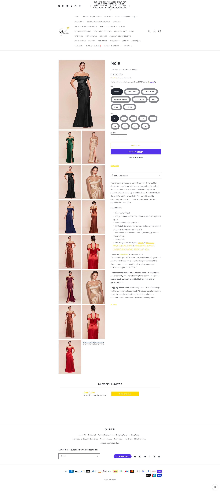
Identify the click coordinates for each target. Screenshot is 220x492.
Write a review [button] (125, 394)
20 (145, 126)
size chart (124, 254)
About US (82, 435)
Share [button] (115, 304)
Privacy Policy (135, 435)
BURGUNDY (132, 92)
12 (153, 119)
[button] (126, 16)
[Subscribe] (97, 456)
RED (153, 99)
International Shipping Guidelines (85, 439)
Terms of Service (106, 439)
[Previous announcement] (90, 6)
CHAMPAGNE (149, 92)
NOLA (147, 249)
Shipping (113, 78)
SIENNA (129, 107)
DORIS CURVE (140, 246)
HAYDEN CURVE (119, 249)
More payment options (136, 157)
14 (115, 126)
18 (135, 126)
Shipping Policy (122, 435)
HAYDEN (149, 246)
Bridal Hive (112, 479)
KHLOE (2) (150, 242)
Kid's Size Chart (140, 439)
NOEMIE (129, 249)
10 (143, 119)
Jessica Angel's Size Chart (110, 443)
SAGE (116, 107)
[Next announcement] (129, 6)
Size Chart (128, 439)
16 (125, 126)
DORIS (129, 246)
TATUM (116, 246)
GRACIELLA (138, 249)
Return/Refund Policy (106, 435)
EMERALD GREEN (120, 99)
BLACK (116, 92)
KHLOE (140, 242)
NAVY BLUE (139, 99)
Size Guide (115, 165)
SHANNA (123, 246)
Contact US (92, 435)
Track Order (118, 439)
